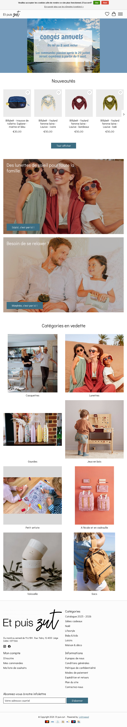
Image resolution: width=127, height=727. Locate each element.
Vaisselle (32, 593)
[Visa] (52, 722)
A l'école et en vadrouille (94, 527)
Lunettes (94, 395)
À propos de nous (74, 658)
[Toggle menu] (120, 14)
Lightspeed (84, 716)
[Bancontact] (68, 722)
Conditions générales (77, 663)
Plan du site (71, 682)
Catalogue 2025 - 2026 (78, 616)
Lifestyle (70, 630)
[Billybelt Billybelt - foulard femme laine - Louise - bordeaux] (79, 103)
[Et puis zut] (12, 14)
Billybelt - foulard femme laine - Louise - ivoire (48, 123)
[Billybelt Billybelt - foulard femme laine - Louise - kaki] (110, 103)
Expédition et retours (77, 677)
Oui (96, 3)
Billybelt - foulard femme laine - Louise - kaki (110, 123)
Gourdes (32, 461)
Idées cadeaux (73, 621)
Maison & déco (73, 645)
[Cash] (63, 722)
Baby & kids (71, 635)
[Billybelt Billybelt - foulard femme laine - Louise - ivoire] (48, 103)
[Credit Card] (79, 722)
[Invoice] (58, 722)
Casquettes (32, 395)
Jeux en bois (94, 461)
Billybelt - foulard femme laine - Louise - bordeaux (79, 123)
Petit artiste (33, 527)
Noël (67, 626)
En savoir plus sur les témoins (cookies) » (64, 7)
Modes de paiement (76, 672)
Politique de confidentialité (80, 667)
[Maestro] (73, 722)
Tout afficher (63, 145)
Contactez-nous (74, 687)
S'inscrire (8, 658)
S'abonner (77, 700)
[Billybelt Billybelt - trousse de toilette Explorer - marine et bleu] (17, 103)
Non (105, 3)
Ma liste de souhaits (15, 667)
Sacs (94, 593)
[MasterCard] (47, 722)
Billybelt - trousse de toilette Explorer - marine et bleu (17, 123)
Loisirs (68, 640)
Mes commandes (13, 663)
